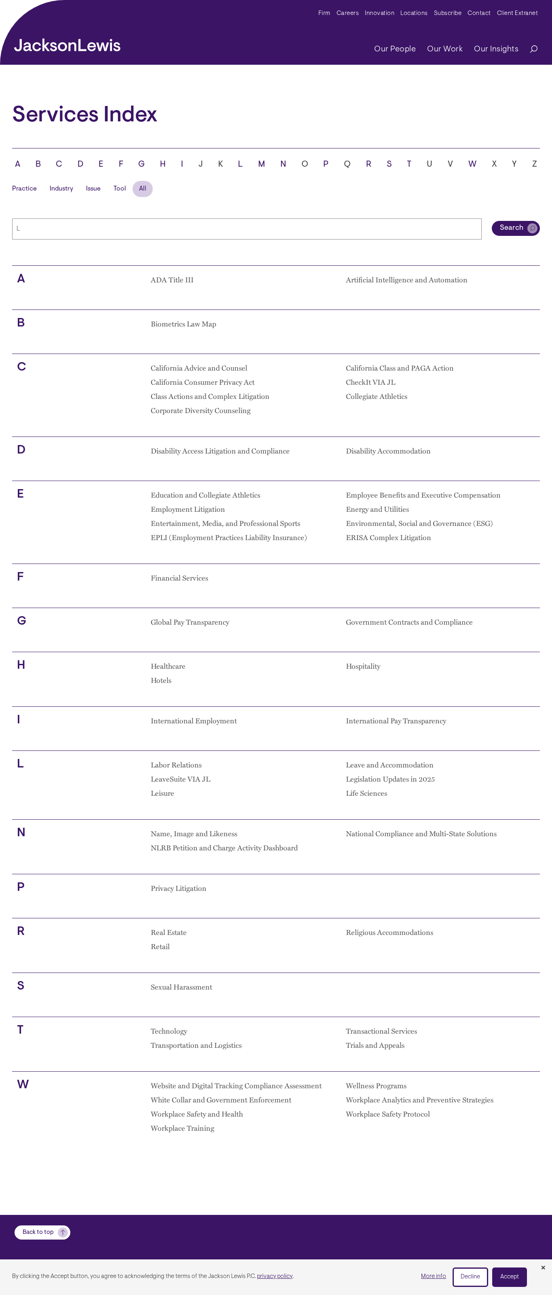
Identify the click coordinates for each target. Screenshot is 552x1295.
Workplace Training (182, 1127)
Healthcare (168, 665)
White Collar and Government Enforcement (221, 1099)
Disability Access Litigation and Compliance (220, 450)
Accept (509, 1277)
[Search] (530, 49)
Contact (479, 14)
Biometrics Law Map (183, 323)
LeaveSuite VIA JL (180, 778)
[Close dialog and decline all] (543, 1268)
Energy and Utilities (377, 508)
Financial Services (179, 577)
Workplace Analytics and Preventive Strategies (419, 1099)
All (142, 189)
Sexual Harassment (181, 986)
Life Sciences (366, 792)
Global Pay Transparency (190, 621)
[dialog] (276, 1277)
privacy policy (275, 1277)
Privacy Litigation (178, 887)
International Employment (194, 720)
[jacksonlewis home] (67, 43)
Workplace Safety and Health (197, 1113)
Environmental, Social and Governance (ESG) (419, 522)
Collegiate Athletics (376, 395)
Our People (395, 49)
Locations (414, 14)
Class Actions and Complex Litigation (210, 395)
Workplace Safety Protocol (388, 1113)
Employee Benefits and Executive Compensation (423, 494)
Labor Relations (176, 764)
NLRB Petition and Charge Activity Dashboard (224, 847)
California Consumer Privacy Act (203, 381)
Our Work (445, 49)
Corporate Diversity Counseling (201, 410)
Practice (24, 189)
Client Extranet (517, 14)
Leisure (162, 792)
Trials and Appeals (375, 1044)
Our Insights (496, 49)
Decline (470, 1277)
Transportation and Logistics (196, 1044)
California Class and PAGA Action (400, 367)
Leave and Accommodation (390, 764)
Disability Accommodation (388, 450)
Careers (348, 14)
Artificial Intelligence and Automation (407, 279)
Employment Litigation (188, 508)
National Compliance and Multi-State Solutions (421, 833)
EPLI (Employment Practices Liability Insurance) (229, 537)
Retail (160, 946)
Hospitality (363, 665)
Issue (93, 189)
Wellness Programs (376, 1085)
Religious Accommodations (389, 931)
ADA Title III (172, 279)
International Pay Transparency (396, 720)
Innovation (379, 14)
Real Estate (169, 931)
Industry (61, 189)
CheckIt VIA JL (370, 381)
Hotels (161, 679)
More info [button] (433, 1277)
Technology (169, 1030)
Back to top (38, 1232)
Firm (324, 14)
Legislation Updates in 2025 (390, 778)
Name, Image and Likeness (194, 833)
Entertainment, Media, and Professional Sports (225, 522)
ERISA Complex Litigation (388, 537)
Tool (120, 189)
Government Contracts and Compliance (409, 621)
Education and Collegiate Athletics (205, 494)
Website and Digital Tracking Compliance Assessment (236, 1085)
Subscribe (448, 14)
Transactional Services (381, 1030)
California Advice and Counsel (199, 367)
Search (511, 228)
